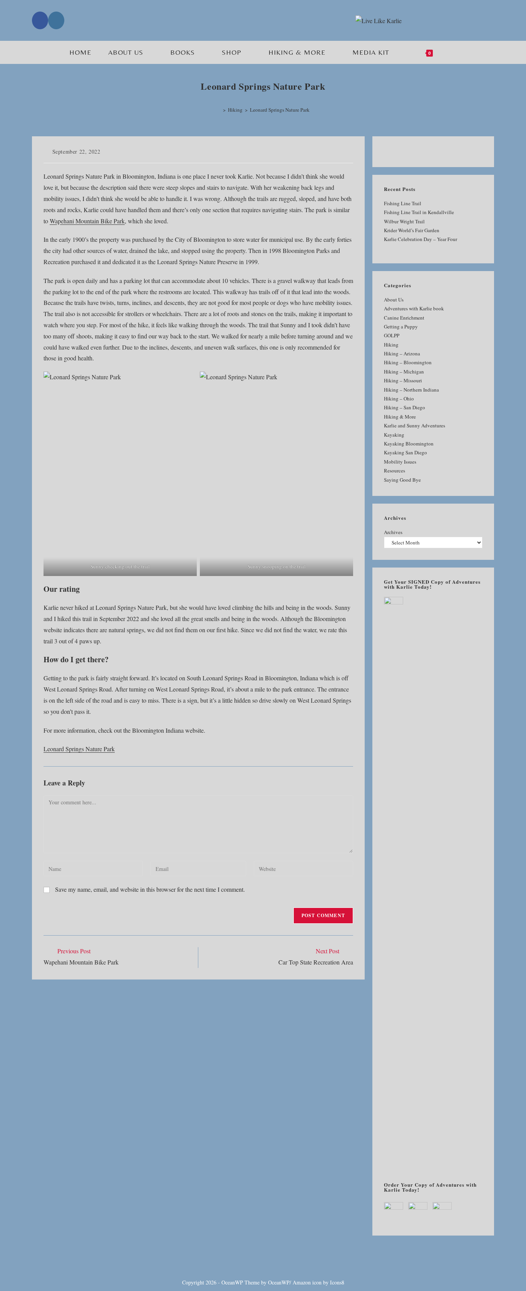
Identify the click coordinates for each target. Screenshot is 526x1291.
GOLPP (391, 335)
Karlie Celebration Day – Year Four (420, 239)
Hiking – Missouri (403, 380)
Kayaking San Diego (405, 452)
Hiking (391, 344)
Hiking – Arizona (402, 353)
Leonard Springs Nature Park (280, 109)
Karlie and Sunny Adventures (414, 425)
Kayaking (394, 434)
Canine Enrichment (404, 317)
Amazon (302, 1282)
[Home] (219, 109)
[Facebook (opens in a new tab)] (40, 20)
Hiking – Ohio (399, 398)
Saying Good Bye (402, 479)
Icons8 (337, 1282)
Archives (393, 532)
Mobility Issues (400, 461)
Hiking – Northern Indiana (411, 389)
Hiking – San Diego (404, 407)
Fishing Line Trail (402, 203)
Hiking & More (400, 416)
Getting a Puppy (401, 326)
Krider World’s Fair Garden (411, 230)
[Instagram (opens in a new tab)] (56, 20)
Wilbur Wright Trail (404, 221)
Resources (394, 470)
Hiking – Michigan (404, 371)
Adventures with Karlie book (414, 308)
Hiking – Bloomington (408, 362)
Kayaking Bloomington (409, 443)
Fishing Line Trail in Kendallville (419, 212)
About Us (394, 299)
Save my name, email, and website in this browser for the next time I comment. (150, 889)
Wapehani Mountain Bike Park (87, 221)
